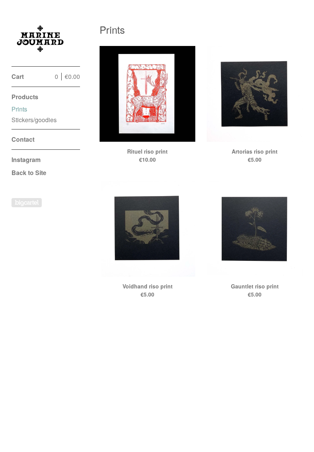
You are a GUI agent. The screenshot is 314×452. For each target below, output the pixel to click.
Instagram (26, 159)
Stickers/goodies (34, 119)
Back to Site (28, 172)
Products (24, 96)
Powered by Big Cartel (26, 202)
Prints (19, 109)
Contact (22, 139)
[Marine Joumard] (40, 37)
